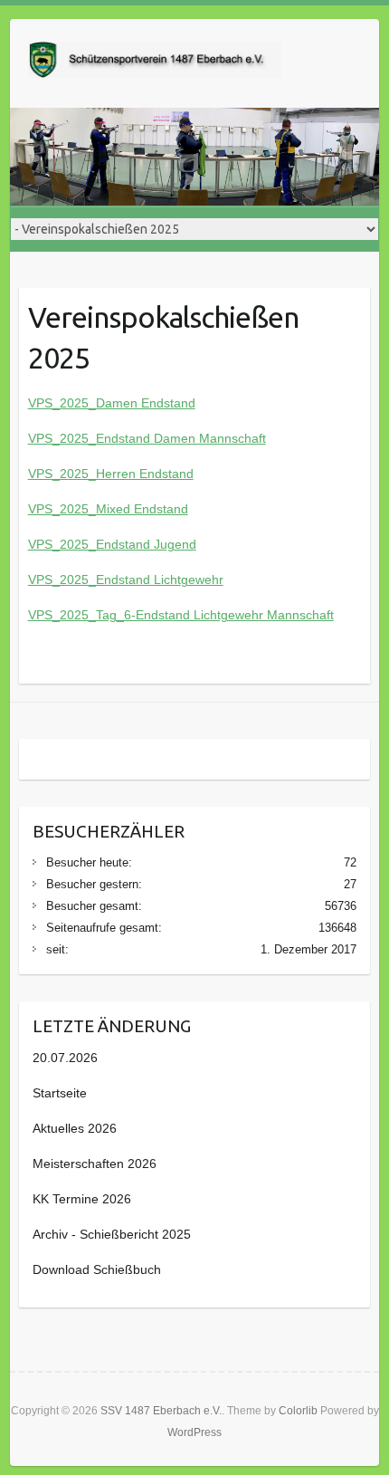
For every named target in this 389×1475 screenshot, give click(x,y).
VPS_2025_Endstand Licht (104, 579)
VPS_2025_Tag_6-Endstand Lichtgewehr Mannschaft (181, 615)
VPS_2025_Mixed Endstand (108, 509)
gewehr (202, 579)
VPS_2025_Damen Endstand (111, 403)
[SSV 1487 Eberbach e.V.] (154, 63)
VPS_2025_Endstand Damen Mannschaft (147, 438)
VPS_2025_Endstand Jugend (112, 544)
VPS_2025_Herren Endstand (111, 473)
